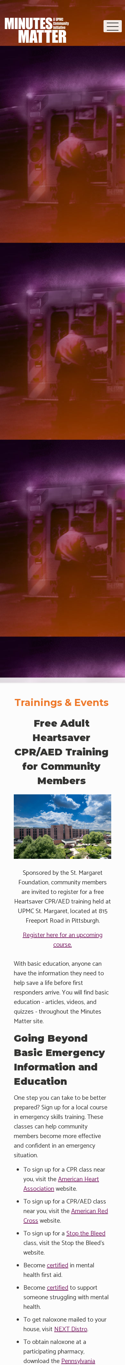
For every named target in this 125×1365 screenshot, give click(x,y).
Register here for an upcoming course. (63, 940)
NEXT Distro (70, 1329)
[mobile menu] (113, 26)
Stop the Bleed (85, 1233)
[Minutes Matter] (37, 26)
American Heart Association (61, 1184)
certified (57, 1265)
